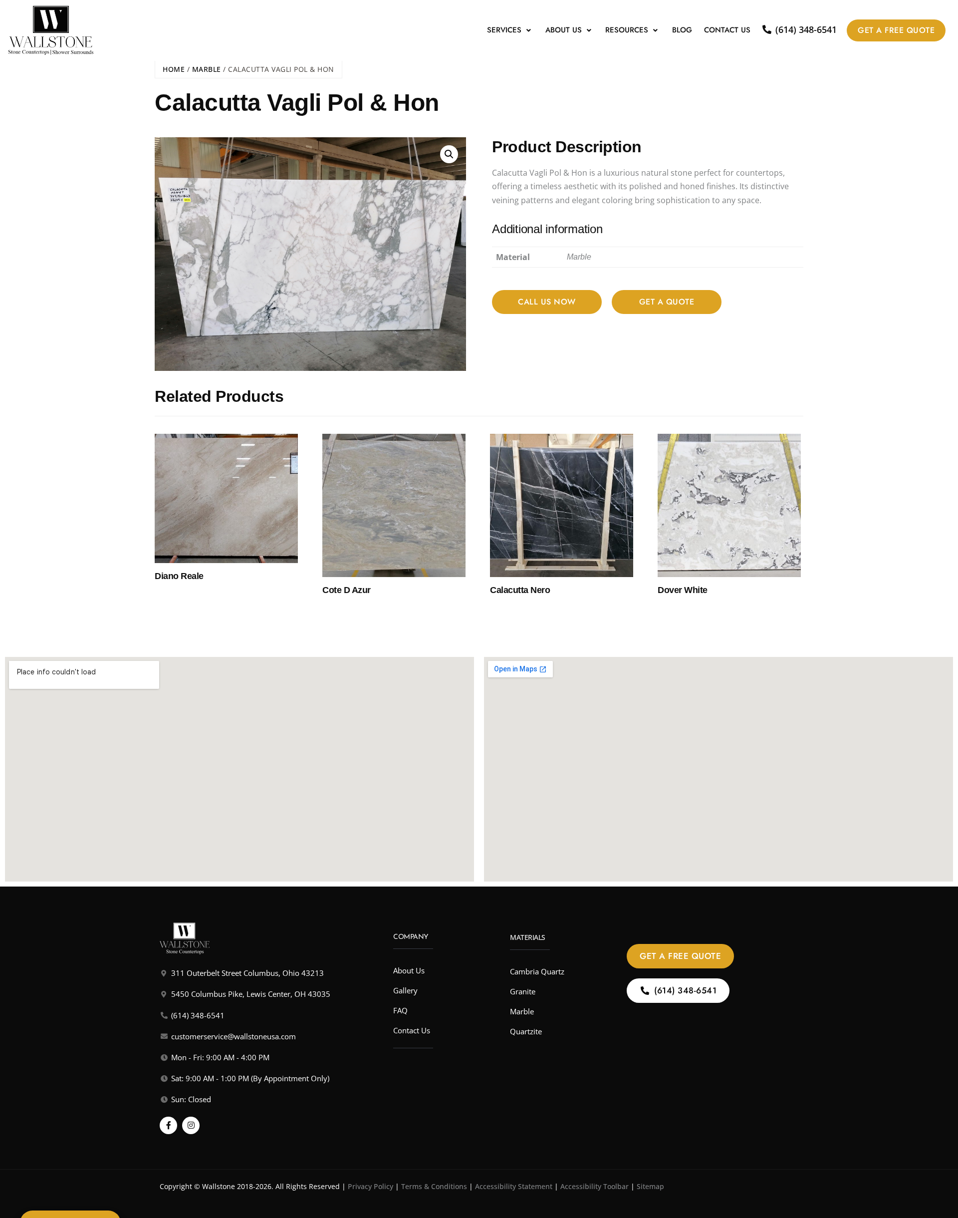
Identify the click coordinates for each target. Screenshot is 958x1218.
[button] (510, 30)
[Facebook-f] (168, 1125)
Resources (626, 29)
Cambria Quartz (537, 971)
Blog (682, 29)
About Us (563, 29)
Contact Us (727, 29)
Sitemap (650, 1186)
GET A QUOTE (667, 301)
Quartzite (526, 1031)
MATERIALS (527, 937)
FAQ (400, 1010)
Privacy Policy (370, 1186)
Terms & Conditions (434, 1186)
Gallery (405, 990)
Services (504, 29)
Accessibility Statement (513, 1186)
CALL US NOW (547, 301)
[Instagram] (191, 1125)
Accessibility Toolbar (594, 1186)
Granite (522, 991)
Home (174, 69)
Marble (206, 69)
